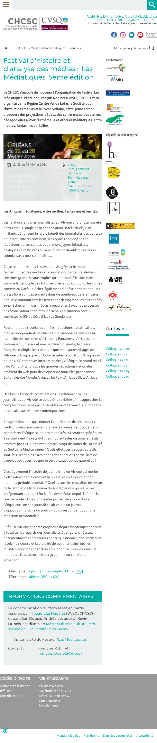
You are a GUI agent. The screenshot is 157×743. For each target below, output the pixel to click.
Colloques (74, 48)
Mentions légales (68, 735)
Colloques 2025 (117, 377)
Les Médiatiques (72, 639)
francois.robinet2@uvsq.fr (61, 653)
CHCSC (16, 48)
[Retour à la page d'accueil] (35, 24)
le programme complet (55, 571)
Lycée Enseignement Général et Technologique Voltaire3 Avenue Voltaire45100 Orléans (80, 177)
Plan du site (91, 735)
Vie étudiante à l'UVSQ (55, 691)
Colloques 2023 (117, 366)
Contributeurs (10, 696)
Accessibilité (144, 735)
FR (26, 48)
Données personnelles (117, 735)
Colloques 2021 (117, 354)
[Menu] (6, 5)
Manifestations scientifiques (48, 48)
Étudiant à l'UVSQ (52, 686)
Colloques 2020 (117, 349)
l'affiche (43, 577)
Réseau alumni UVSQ (54, 696)
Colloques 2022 (117, 360)
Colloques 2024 (117, 371)
